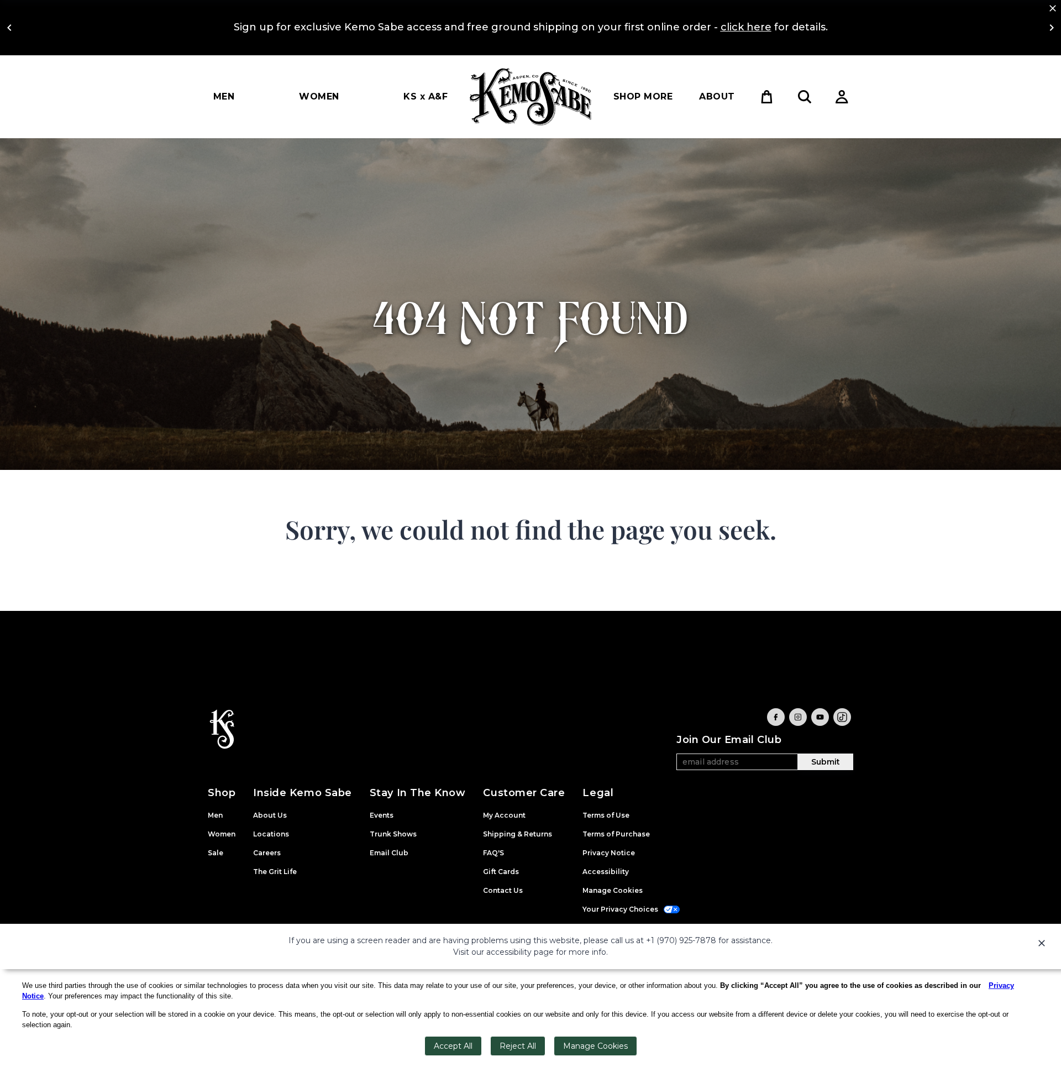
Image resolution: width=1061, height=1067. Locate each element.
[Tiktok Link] (842, 717)
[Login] (842, 97)
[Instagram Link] (798, 717)
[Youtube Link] (820, 717)
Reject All (518, 1046)
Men (223, 96)
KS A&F (425, 96)
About (716, 96)
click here (746, 27)
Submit (825, 762)
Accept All (453, 1046)
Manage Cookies (595, 1046)
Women (319, 96)
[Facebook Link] (776, 717)
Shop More (643, 96)
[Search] (805, 97)
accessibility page (520, 952)
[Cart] (767, 97)
